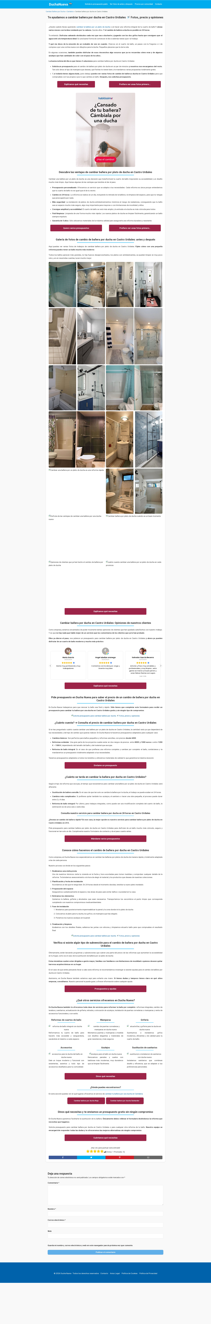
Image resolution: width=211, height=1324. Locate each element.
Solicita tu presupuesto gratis (96, 4)
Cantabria (70, 11)
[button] (160, 665)
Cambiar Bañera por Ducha (55, 11)
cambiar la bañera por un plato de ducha (93, 27)
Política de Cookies (129, 1273)
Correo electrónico (57, 1220)
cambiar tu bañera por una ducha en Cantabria (124, 1094)
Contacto (158, 4)
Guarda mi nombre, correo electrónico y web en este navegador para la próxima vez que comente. (90, 1245)
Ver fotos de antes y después (121, 4)
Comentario (53, 1183)
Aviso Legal (115, 1273)
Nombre (52, 1209)
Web (50, 1231)
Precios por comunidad (144, 4)
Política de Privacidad (148, 1273)
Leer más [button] (105, 676)
